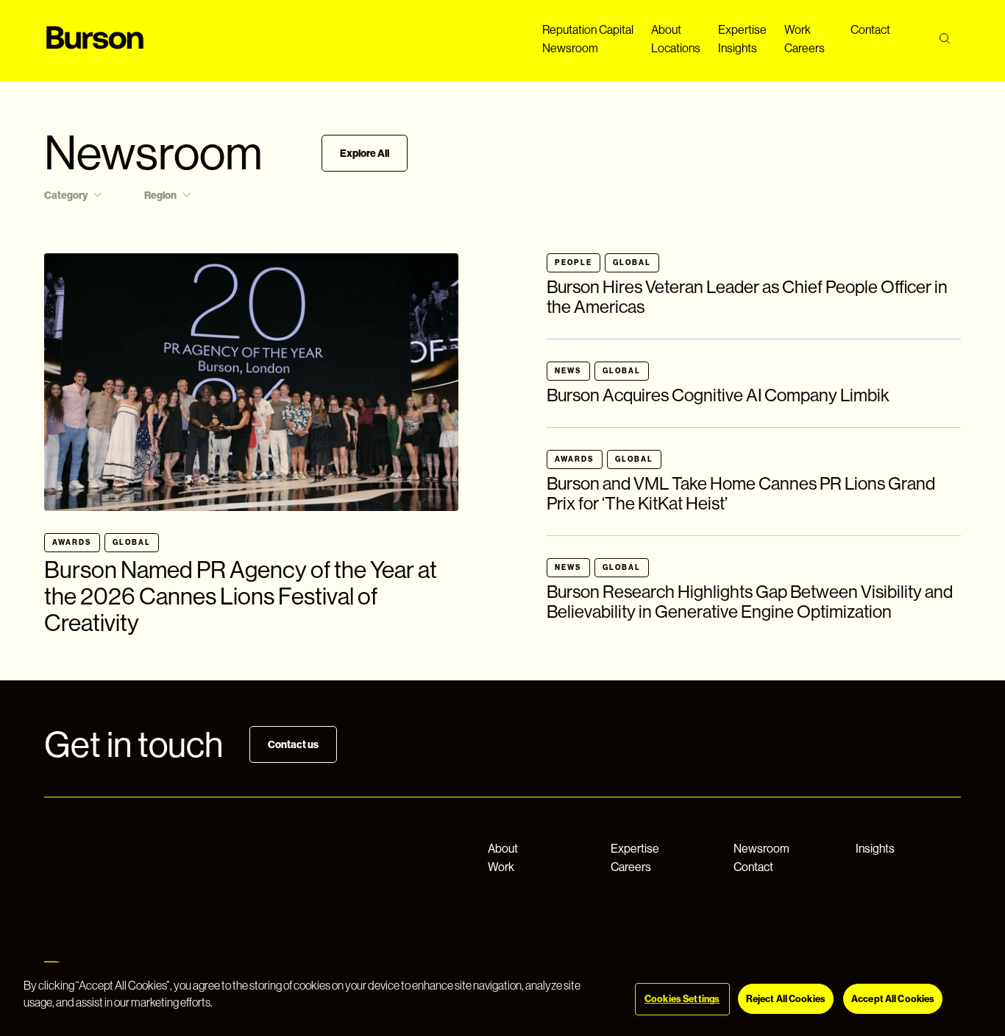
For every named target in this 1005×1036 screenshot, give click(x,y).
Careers (804, 48)
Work (797, 30)
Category (66, 195)
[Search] (944, 38)
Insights (737, 48)
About (666, 30)
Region (160, 195)
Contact (870, 30)
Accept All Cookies (892, 998)
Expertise (742, 30)
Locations (675, 48)
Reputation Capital (587, 30)
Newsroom (570, 48)
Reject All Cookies (785, 998)
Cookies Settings (682, 998)
